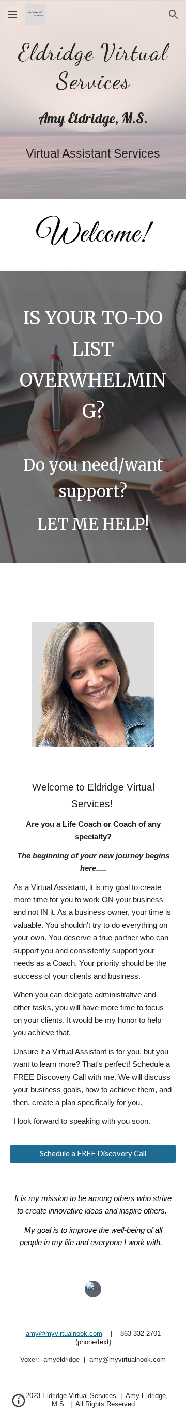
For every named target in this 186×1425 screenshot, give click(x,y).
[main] (93, 64)
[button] (12, 14)
